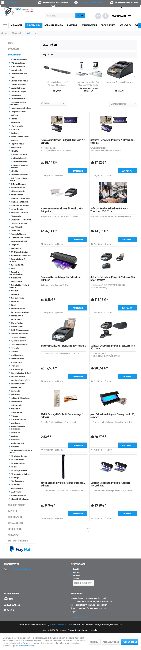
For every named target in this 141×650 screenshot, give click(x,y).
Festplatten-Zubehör (17, 144)
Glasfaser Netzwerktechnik (19, 174)
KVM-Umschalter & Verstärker (20, 237)
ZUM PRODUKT (78, 171)
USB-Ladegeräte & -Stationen (20, 474)
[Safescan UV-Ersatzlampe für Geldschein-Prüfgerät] (63, 261)
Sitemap (76, 578)
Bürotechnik (14, 54)
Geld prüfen (14, 151)
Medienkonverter (15, 278)
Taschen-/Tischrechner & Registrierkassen (18, 427)
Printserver (14, 351)
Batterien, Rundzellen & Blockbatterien (18, 103)
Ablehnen (94, 641)
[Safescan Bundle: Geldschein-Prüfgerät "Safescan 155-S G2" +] (113, 192)
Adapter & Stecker (16, 70)
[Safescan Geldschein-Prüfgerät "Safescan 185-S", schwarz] (113, 329)
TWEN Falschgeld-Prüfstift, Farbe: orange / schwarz (61, 416)
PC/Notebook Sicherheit (18, 341)
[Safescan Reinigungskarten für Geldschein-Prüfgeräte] (63, 192)
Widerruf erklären (83, 583)
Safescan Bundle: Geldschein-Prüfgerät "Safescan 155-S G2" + (109, 210)
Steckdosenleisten (16, 401)
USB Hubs (13, 467)
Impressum (77, 572)
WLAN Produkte (15, 492)
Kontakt (76, 569)
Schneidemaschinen (16, 355)
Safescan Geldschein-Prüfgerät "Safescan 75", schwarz (63, 141)
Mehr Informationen (26, 645)
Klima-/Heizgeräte (16, 227)
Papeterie (13, 511)
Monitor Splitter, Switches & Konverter (19, 286)
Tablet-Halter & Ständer (18, 419)
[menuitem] (65, 15)
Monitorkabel (14, 301)
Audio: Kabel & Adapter (18, 91)
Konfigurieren (130, 641)
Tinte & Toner (14, 528)
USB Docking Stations (17, 463)
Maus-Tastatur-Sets (17, 265)
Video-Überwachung (17, 481)
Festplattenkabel (15, 147)
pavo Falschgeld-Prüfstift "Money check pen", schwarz (63, 484)
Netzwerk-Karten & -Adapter (19, 312)
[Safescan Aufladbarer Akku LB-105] (119, 70)
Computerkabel (15, 122)
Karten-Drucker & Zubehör (19, 223)
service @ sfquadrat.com (90, 2)
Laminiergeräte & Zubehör (19, 241)
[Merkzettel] (98, 16)
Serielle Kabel (14, 366)
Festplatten (14, 140)
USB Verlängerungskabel (18, 470)
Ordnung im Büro (16, 505)
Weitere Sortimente (18, 540)
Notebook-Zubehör (16, 326)
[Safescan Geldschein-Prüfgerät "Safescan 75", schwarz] (63, 124)
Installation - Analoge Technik (20, 198)
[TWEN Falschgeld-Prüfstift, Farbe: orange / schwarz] (63, 398)
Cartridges (13, 119)
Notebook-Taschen (16, 323)
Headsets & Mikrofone (17, 187)
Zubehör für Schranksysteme (19, 499)
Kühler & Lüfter (15, 230)
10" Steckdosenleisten (17, 63)
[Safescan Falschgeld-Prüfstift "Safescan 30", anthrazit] (57, 70)
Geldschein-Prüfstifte (19, 162)
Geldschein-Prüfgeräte (19, 158)
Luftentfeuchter (15, 248)
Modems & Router (16, 281)
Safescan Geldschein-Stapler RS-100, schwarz (63, 345)
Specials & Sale (15, 522)
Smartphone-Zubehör (17, 384)
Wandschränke (15, 485)
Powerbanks (14, 348)
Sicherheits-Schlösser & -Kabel (20, 373)
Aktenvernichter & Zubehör (19, 81)
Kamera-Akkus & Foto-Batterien (21, 220)
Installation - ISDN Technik (19, 202)
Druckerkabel (14, 129)
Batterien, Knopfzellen (17, 99)
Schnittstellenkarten (17, 359)
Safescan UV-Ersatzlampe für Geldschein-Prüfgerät (61, 278)
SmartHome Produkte (17, 376)
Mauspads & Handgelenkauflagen (16, 273)
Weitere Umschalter (16, 488)
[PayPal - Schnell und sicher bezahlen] (20, 549)
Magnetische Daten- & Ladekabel (17, 260)
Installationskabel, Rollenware (20, 205)
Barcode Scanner (16, 95)
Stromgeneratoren (16, 412)
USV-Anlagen (14, 477)
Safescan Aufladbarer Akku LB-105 (120, 82)
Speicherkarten (15, 391)
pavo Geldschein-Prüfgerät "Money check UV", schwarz (112, 416)
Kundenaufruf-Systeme (18, 234)
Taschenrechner (15, 432)
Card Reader (14, 115)
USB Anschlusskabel (17, 460)
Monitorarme (14, 291)
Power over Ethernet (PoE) (19, 344)
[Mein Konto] (105, 16)
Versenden (13, 534)
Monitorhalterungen (17, 298)
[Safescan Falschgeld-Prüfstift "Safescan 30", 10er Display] (88, 70)
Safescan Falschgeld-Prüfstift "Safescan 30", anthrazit (57, 83)
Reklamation (77, 575)
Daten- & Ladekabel (16, 126)
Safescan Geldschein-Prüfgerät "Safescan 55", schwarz (112, 141)
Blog (10, 42)
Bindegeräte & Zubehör (18, 111)
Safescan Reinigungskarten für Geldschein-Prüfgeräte (62, 210)
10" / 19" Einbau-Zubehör (18, 59)
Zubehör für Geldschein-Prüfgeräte (19, 166)
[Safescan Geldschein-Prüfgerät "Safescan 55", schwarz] (113, 124)
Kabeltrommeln (15, 216)
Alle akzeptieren (111, 641)
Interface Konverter (16, 209)
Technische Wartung (17, 443)
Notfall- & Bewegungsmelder (19, 330)
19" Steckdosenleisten (17, 66)
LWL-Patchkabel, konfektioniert (20, 255)
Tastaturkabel (15, 439)
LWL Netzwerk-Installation (19, 252)
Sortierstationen (15, 387)
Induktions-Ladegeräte (17, 191)
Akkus (12, 77)
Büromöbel (13, 48)
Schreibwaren (15, 516)
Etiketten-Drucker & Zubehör (19, 137)
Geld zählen (14, 171)
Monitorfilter (14, 294)
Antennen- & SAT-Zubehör (18, 84)
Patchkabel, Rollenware (18, 337)
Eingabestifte (14, 133)
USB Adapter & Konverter (18, 456)
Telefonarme (14, 447)
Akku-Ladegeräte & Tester (18, 73)
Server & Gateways (16, 369)
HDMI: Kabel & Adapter (18, 184)
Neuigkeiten (11, 2)
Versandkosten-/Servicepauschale (61, 624)
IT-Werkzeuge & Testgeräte (19, 212)
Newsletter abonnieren (81, 617)
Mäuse (12, 268)
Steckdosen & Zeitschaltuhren (20, 398)
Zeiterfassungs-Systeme (18, 495)
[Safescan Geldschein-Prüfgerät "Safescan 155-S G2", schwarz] (113, 261)
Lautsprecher (14, 245)
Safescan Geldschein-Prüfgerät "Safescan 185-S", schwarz (112, 347)
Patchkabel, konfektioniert (19, 333)
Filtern (46, 103)
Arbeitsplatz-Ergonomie (18, 88)
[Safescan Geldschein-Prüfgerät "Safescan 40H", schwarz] (113, 467)
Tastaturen (14, 436)
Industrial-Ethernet (16, 195)
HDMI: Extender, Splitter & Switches (18, 179)
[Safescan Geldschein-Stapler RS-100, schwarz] (63, 329)
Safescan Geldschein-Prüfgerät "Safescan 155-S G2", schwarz (112, 278)
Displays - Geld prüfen (19, 154)
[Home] (4, 24)
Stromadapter (15, 409)
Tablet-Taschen (15, 423)
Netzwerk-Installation (17, 308)
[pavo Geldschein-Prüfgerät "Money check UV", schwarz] (113, 398)
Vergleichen (48, 175)
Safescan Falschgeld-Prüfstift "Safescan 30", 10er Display (88, 83)
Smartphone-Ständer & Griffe (20, 380)
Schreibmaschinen (16, 362)
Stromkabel (14, 416)
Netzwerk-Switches (16, 316)
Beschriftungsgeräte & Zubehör (20, 108)
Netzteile (13, 305)
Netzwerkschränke (16, 319)
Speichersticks (15, 394)
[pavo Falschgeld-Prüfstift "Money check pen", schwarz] (63, 467)
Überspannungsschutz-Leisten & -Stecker (21, 451)
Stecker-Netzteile (15, 405)
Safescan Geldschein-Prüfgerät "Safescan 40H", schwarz (110, 484)
